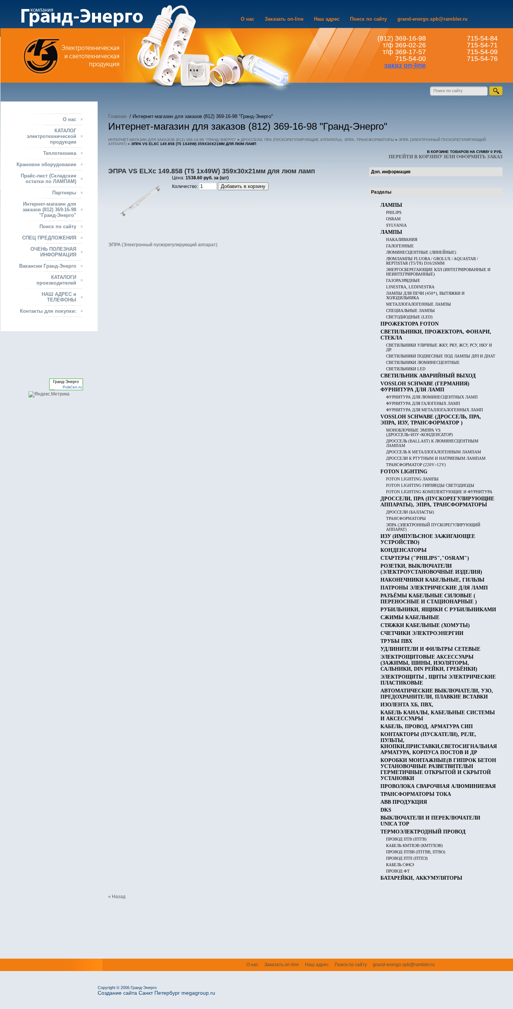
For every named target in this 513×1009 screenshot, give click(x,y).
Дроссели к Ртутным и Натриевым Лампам (436, 458)
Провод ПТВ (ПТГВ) (406, 839)
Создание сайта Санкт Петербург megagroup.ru (156, 993)
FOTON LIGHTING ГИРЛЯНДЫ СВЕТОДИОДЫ (430, 485)
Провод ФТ (398, 871)
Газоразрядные (403, 280)
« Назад (116, 896)
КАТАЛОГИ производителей (56, 280)
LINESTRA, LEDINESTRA (410, 287)
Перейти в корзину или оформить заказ (445, 156)
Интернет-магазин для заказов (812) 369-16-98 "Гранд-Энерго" (172, 140)
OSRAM (393, 219)
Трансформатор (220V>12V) (416, 464)
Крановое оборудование (46, 164)
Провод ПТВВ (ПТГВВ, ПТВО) (415, 852)
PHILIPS (393, 212)
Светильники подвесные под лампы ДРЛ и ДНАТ (440, 356)
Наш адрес (326, 19)
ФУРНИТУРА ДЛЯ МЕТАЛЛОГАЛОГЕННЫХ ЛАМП (434, 410)
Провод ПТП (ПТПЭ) (407, 858)
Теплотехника (59, 153)
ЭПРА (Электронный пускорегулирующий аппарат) (162, 244)
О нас (247, 19)
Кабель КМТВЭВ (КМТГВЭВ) (414, 845)
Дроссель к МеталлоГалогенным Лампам (433, 452)
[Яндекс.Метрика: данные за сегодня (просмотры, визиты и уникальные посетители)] (49, 394)
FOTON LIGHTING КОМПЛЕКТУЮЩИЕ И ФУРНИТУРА (439, 491)
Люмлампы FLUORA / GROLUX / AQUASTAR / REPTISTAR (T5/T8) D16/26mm (432, 260)
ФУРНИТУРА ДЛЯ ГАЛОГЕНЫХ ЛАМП (423, 403)
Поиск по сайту (368, 19)
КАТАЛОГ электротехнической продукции (51, 136)
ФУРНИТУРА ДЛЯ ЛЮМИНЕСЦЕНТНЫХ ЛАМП (432, 397)
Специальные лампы (410, 310)
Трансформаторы (406, 518)
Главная (117, 116)
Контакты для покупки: (48, 311)
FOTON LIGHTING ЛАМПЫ (412, 479)
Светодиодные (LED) (409, 317)
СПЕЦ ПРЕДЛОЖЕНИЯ (49, 238)
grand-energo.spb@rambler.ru (432, 19)
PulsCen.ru (72, 387)
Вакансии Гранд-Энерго (47, 266)
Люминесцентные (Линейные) (421, 252)
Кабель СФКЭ (400, 864)
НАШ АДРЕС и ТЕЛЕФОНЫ (59, 297)
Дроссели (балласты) (410, 512)
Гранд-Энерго (66, 381)
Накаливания (401, 239)
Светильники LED (405, 369)
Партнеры (64, 192)
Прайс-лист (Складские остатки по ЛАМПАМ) (48, 178)
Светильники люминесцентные (423, 362)
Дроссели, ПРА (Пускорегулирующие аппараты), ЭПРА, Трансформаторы (317, 140)
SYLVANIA (396, 225)
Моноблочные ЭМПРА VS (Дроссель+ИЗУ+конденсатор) (419, 432)
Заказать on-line (284, 19)
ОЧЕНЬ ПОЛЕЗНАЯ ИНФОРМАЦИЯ (53, 252)
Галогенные (400, 246)
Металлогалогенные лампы (418, 304)
